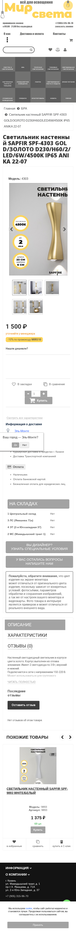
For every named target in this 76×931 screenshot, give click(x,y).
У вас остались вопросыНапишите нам (39, 561)
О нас (7, 33)
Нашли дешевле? (17, 348)
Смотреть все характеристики (25, 417)
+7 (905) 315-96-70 (64, 23)
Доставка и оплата (32, 33)
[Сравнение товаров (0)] (58, 50)
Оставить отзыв (23, 705)
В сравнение (57, 384)
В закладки (25, 384)
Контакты (59, 33)
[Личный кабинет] (65, 50)
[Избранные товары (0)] (50, 50)
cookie (28, 908)
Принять (38, 924)
